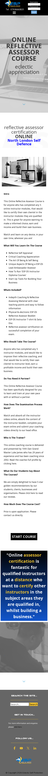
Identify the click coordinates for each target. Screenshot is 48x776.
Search (34, 704)
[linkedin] (35, 748)
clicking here (10, 463)
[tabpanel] (15, 9)
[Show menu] (14, 12)
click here (30, 493)
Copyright (12, 772)
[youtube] (21, 748)
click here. (18, 727)
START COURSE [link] (24, 536)
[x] (28, 748)
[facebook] (14, 748)
